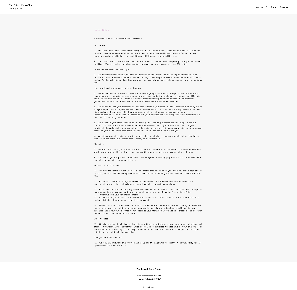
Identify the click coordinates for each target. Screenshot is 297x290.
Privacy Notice (148, 287)
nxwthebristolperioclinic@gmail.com (137, 64)
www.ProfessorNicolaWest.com (149, 276)
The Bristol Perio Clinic (21, 5)
